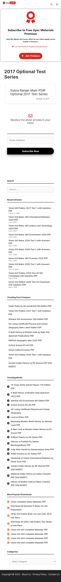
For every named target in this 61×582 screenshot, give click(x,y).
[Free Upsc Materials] (9, 3)
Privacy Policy (40, 574)
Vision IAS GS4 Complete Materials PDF (29, 542)
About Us (26, 574)
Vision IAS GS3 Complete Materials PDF (29, 538)
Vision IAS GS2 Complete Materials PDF (29, 534)
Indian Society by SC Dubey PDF (26, 453)
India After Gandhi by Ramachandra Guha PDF (32, 449)
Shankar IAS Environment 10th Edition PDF (28, 319)
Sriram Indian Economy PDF (21, 350)
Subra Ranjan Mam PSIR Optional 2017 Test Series (29, 92)
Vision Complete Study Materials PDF (28, 502)
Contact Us (53, 574)
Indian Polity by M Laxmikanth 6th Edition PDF (30, 306)
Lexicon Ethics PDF (20, 417)
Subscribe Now (30, 151)
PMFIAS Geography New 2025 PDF (25, 340)
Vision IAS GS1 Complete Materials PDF (29, 529)
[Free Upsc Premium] (30, 35)
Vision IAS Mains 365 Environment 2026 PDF (30, 234)
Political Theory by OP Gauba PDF (26, 437)
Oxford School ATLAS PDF (21, 345)
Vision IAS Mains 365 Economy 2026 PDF (28, 258)
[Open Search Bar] (51, 4)
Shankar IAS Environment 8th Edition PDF (30, 400)
